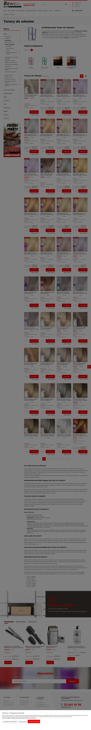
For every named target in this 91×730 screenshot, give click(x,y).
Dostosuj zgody (22, 721)
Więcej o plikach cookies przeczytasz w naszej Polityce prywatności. (19, 718)
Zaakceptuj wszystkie (34, 721)
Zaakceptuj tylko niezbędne (9, 721)
